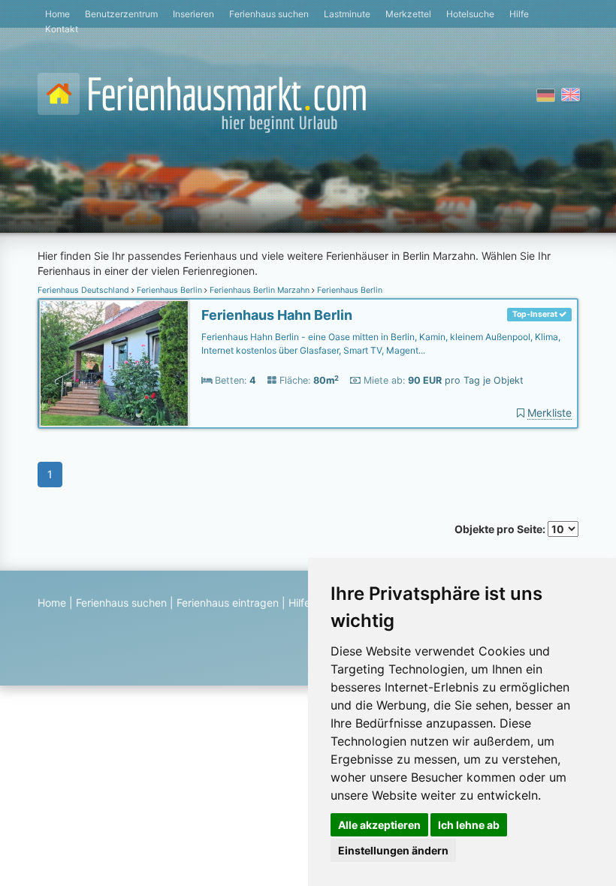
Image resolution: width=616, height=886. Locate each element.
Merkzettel (408, 14)
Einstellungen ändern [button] (393, 850)
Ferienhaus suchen (269, 14)
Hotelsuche (470, 14)
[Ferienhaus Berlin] (114, 363)
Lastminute (347, 14)
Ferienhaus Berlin (169, 290)
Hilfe (519, 14)
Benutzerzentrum (121, 14)
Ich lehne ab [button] (469, 824)
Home (57, 14)
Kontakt (61, 29)
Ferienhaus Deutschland (84, 290)
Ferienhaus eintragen (228, 602)
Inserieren (193, 14)
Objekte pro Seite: (501, 529)
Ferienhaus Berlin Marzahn (259, 290)
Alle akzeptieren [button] (379, 824)
